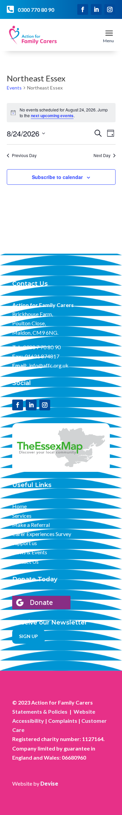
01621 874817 (42, 356)
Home (19, 506)
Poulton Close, (29, 323)
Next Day (102, 155)
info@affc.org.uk (48, 365)
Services (22, 515)
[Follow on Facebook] (82, 9)
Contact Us (25, 561)
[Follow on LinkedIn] (96, 9)
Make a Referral (31, 524)
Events (14, 88)
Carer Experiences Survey (41, 534)
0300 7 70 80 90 (42, 347)
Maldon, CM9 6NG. (35, 332)
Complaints (62, 720)
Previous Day (24, 155)
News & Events (29, 552)
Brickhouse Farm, (32, 314)
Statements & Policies (39, 711)
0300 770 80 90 (36, 9)
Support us (24, 543)
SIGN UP (28, 636)
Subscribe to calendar (57, 177)
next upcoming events (52, 115)
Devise (49, 783)
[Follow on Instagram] (109, 9)
